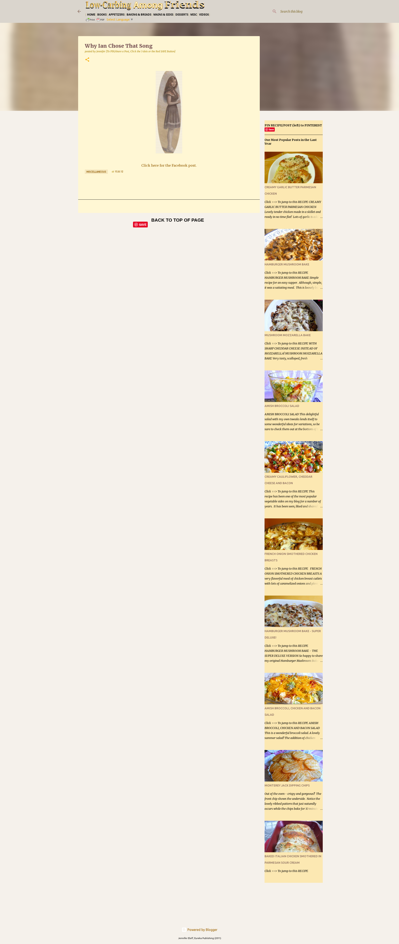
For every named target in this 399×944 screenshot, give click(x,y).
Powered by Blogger (202, 930)
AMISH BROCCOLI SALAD (282, 406)
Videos (204, 14)
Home (91, 14)
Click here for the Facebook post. (169, 165)
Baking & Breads (139, 14)
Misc (193, 14)
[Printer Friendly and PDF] (95, 21)
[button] (87, 60)
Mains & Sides (163, 14)
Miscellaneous (96, 171)
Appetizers (116, 14)
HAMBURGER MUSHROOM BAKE (287, 264)
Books (102, 14)
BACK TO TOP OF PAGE (177, 220)
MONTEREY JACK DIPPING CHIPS (287, 785)
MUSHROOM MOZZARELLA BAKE (288, 335)
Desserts (181, 14)
